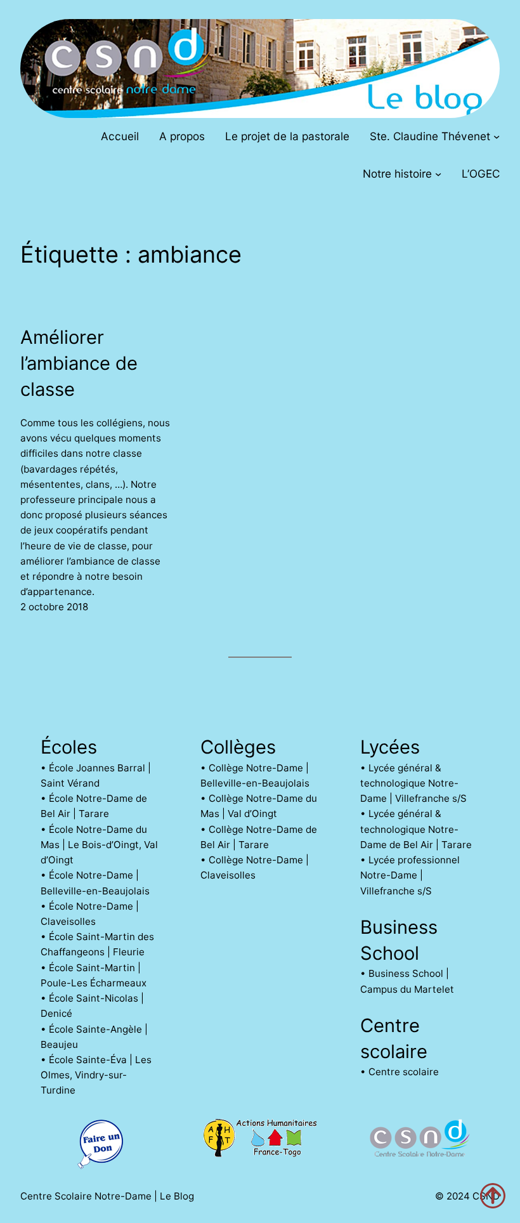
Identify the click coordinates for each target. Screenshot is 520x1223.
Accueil (120, 136)
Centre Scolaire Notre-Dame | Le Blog (107, 1196)
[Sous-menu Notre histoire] (438, 174)
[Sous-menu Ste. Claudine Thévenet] (496, 136)
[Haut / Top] (492, 1195)
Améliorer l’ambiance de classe (79, 363)
